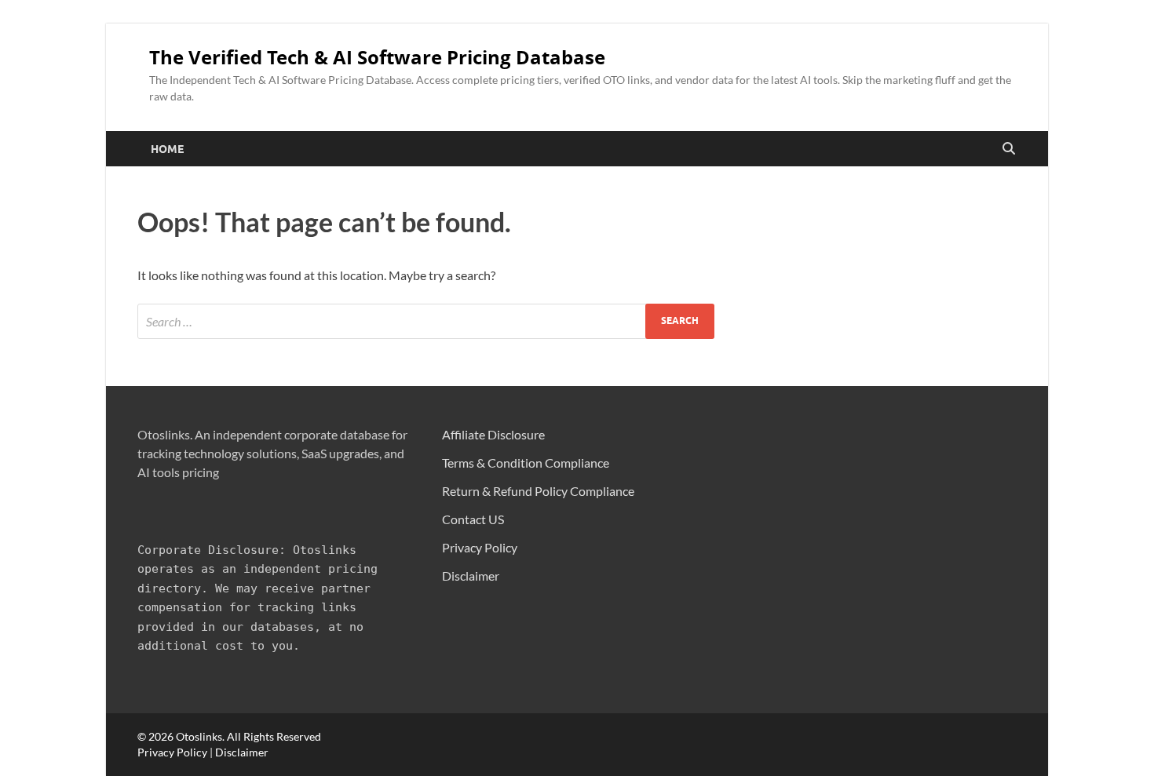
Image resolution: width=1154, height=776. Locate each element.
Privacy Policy (479, 547)
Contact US (473, 519)
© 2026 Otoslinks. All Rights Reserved (229, 736)
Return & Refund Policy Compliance (538, 490)
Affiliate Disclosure (493, 434)
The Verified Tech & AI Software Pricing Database (377, 57)
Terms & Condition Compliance (525, 462)
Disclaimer (470, 575)
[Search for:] (425, 321)
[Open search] (1009, 149)
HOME (167, 149)
